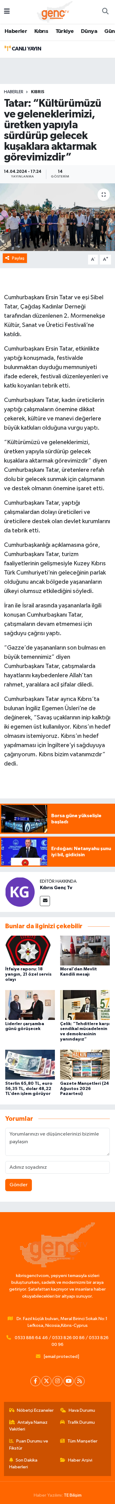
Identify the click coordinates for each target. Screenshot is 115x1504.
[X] (46, 1381)
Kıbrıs (41, 31)
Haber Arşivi (80, 1460)
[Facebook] (35, 1381)
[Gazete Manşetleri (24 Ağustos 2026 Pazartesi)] (85, 1064)
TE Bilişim (73, 1495)
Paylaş (18, 258)
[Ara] (105, 12)
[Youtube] (68, 1381)
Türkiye (65, 31)
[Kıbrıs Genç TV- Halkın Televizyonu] (55, 11)
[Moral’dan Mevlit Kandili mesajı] (85, 950)
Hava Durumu (82, 1410)
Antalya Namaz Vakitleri (28, 1425)
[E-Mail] (45, 901)
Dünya (89, 31)
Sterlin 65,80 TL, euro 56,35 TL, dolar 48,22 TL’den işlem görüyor (28, 1088)
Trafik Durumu (81, 1422)
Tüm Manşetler (82, 1441)
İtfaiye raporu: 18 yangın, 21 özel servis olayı (28, 974)
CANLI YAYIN (25, 49)
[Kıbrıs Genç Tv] (20, 891)
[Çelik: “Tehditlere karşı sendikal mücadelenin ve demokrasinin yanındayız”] (85, 1005)
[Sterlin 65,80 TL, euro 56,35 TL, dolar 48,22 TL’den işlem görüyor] (30, 1064)
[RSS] (80, 1381)
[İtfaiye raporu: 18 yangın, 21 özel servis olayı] (30, 950)
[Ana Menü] (7, 11)
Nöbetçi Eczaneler (35, 1410)
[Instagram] (57, 1381)
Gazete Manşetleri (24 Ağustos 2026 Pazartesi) (84, 1088)
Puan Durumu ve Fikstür (28, 1444)
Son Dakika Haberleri (23, 1463)
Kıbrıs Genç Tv (56, 887)
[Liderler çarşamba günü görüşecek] (30, 1005)
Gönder (19, 1185)
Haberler (16, 31)
